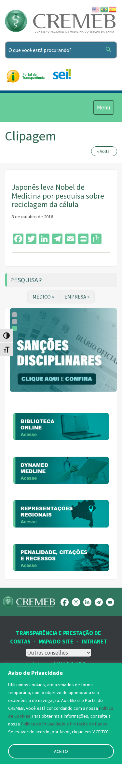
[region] (61, 713)
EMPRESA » (76, 296)
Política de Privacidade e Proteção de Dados (64, 724)
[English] (96, 8)
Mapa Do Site (56, 641)
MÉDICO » (43, 296)
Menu (103, 107)
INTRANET (94, 641)
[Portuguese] (104, 8)
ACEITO (61, 751)
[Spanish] (113, 8)
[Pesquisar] (109, 49)
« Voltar (104, 151)
